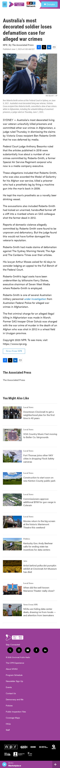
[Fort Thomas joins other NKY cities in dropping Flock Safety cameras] (12, 456)
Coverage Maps (13, 718)
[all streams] (56, 764)
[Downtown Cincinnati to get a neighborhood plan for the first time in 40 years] (12, 412)
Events (9, 687)
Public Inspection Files (16, 712)
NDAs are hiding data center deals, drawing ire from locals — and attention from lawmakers (39, 612)
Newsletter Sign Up (14, 681)
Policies (9, 705)
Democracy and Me (14, 699)
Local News (28, 407)
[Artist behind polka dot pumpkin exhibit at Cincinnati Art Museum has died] (12, 566)
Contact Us (11, 693)
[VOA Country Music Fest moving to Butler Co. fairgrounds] (12, 435)
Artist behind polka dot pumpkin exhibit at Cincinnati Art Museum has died (40, 568)
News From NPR (14, 351)
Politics (26, 539)
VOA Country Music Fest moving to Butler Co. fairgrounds (40, 435)
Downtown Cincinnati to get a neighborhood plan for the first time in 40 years (39, 415)
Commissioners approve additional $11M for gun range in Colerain (39, 502)
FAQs (8, 724)
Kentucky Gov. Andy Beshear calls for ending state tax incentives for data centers (38, 546)
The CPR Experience (15, 663)
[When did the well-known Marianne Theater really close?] (12, 588)
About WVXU (12, 669)
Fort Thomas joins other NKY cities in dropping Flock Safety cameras (38, 458)
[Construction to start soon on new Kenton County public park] (12, 478)
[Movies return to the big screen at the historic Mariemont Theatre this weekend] (12, 522)
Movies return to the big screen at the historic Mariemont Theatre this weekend (39, 524)
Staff (8, 730)
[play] (4, 764)
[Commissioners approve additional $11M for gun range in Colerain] (12, 500)
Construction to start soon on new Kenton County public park (39, 479)
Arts (25, 561)
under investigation (35, 299)
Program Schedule (14, 675)
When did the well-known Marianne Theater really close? (38, 589)
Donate (51, 4)
